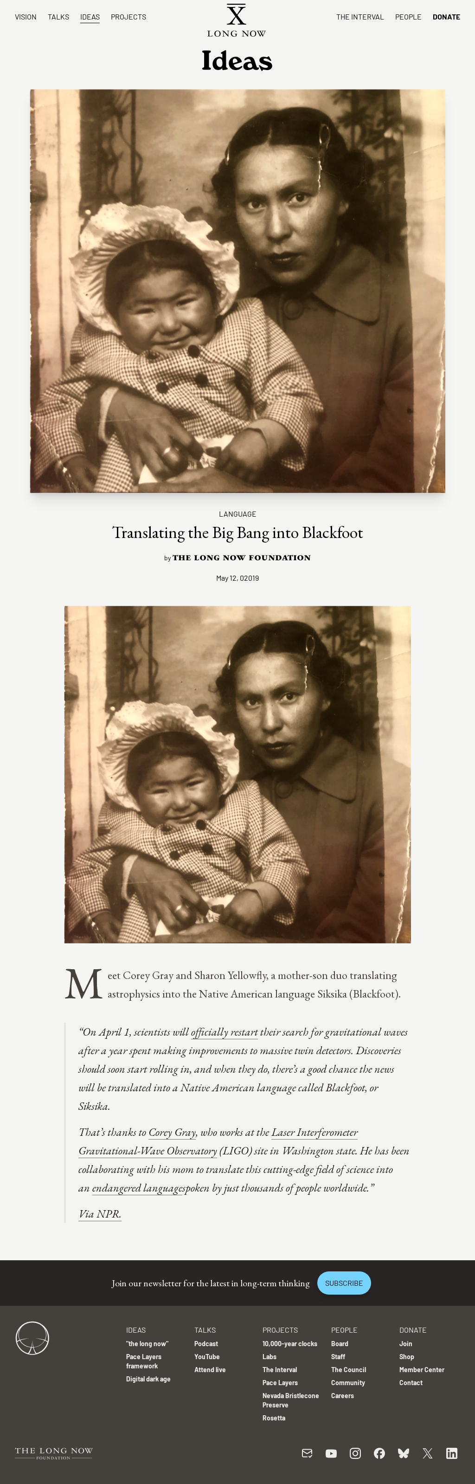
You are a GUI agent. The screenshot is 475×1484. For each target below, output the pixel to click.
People (408, 16)
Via (87, 1213)
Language (238, 513)
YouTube (207, 1357)
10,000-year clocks (290, 1344)
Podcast (206, 1344)
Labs (269, 1357)
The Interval (360, 16)
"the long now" (147, 1344)
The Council (348, 1370)
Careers (342, 1396)
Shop (406, 1357)
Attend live (210, 1370)
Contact (411, 1383)
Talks (58, 16)
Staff (338, 1357)
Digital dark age (148, 1379)
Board (339, 1344)
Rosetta (274, 1418)
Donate (446, 16)
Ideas (90, 16)
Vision (26, 16)
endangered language (137, 1187)
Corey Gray (172, 1132)
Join (405, 1344)
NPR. (109, 1213)
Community (348, 1383)
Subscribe (344, 1282)
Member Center (421, 1370)
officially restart (224, 1031)
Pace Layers (280, 1383)
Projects (128, 16)
